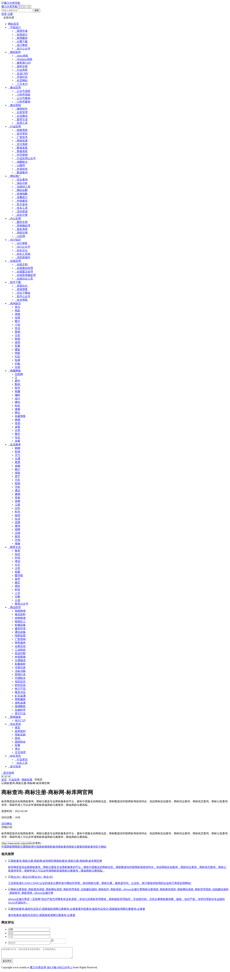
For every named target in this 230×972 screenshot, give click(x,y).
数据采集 (21, 147)
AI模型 (20, 165)
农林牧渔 (20, 617)
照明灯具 (20, 674)
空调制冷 (20, 678)
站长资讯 (14, 755)
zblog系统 (21, 55)
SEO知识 (14, 239)
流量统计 (21, 197)
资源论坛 (21, 285)
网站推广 (14, 176)
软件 (17, 387)
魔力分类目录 (38, 967)
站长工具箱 (22, 253)
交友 (17, 335)
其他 (17, 738)
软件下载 (14, 282)
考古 (17, 748)
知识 (17, 554)
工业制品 (20, 649)
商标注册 (20, 846)
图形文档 (21, 222)
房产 (17, 476)
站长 (17, 405)
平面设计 (14, 27)
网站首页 (13, 23)
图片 (17, 321)
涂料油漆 (20, 702)
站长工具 (21, 763)
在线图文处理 (24, 271)
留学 (17, 579)
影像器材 (20, 663)
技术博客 (21, 299)
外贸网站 (21, 80)
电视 (17, 483)
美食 (17, 497)
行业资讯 (21, 759)
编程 (17, 394)
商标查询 (63, 846)
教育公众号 (21, 603)
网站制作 (14, 52)
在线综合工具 (24, 278)
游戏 (17, 314)
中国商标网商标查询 (46, 846)
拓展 (17, 360)
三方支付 (21, 84)
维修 (17, 543)
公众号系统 (22, 91)
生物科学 (20, 709)
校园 (17, 571)
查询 (17, 525)
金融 (17, 465)
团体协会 (20, 741)
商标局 (30, 846)
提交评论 (7, 961)
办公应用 (14, 218)
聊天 (17, 433)
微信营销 (14, 105)
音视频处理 (22, 225)
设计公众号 (22, 48)
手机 (17, 486)
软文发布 (21, 204)
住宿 (17, 367)
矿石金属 (20, 695)
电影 (17, 310)
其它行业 (20, 713)
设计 (17, 398)
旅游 (17, 515)
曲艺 (17, 582)
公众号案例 (22, 98)
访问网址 (6, 823)
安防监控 (20, 681)
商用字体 (21, 30)
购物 (17, 448)
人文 (17, 593)
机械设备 (20, 625)
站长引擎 (21, 215)
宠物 (17, 501)
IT (16, 377)
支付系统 (21, 144)
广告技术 (21, 137)
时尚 (17, 511)
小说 (17, 324)
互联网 (19, 374)
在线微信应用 (24, 268)
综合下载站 (22, 292)
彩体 (17, 451)
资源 (17, 423)
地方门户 (20, 720)
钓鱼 (17, 363)
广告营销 (20, 639)
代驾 (17, 540)
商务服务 (20, 642)
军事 (17, 345)
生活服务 (14, 444)
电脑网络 (14, 370)
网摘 (17, 419)
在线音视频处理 (25, 275)
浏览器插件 (22, 257)
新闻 (17, 338)
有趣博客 (20, 416)
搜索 (17, 409)
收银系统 (21, 130)
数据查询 (21, 172)
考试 (17, 561)
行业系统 (21, 69)
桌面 (17, 426)
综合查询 (21, 179)
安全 (17, 437)
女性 (17, 508)
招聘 (17, 529)
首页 (4, 779)
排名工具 (21, 207)
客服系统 (21, 151)
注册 (10, 14)
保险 (17, 472)
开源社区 (21, 76)
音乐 (17, 307)
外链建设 (21, 200)
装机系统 (21, 229)
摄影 (17, 349)
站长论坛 (21, 250)
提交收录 (14, 766)
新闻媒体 (14, 717)
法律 (17, 532)
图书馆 (19, 575)
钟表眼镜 (20, 656)
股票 (17, 462)
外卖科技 (21, 169)
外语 (17, 557)
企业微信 (21, 115)
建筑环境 (20, 628)
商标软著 (21, 140)
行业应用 (14, 126)
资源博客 (21, 289)
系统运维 (21, 232)
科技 (17, 589)
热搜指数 (21, 193)
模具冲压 (20, 692)
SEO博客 (21, 243)
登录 (4, 14)
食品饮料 (20, 614)
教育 (17, 550)
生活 (17, 518)
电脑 (17, 391)
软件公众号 (22, 296)
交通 (17, 458)
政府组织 (20, 731)
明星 (17, 353)
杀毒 (17, 440)
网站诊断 (21, 190)
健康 (17, 494)
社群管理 (21, 112)
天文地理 (20, 752)
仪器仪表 (20, 667)
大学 (17, 568)
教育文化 (14, 547)
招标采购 (20, 734)
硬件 (17, 380)
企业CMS (21, 73)
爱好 (17, 586)
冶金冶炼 (20, 671)
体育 (17, 342)
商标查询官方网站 (95, 846)
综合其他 (14, 724)
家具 (17, 536)
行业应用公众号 (25, 158)
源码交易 (21, 66)
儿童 (17, 504)
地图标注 (21, 161)
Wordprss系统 (23, 59)
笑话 (17, 328)
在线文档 (21, 264)
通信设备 (20, 632)
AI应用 (20, 236)
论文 (17, 564)
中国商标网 (8, 846)
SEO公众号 (22, 246)
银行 (17, 469)
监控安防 (21, 133)
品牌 (17, 522)
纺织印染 (20, 685)
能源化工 (20, 621)
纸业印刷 (20, 653)
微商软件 (21, 108)
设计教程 (21, 45)
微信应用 (14, 87)
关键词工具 (22, 186)
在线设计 (21, 34)
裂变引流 (21, 119)
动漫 (17, 317)
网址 (17, 412)
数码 (17, 384)
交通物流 (20, 660)
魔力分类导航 (9, 6)
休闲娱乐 (14, 303)
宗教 (17, 596)
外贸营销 (21, 154)
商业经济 (14, 607)
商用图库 (21, 38)
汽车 (17, 479)
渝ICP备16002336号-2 (59, 967)
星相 (17, 331)
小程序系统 (22, 94)
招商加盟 (20, 635)
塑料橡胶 (20, 699)
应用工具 (21, 123)
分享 (17, 430)
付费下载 (21, 41)
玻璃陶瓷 (20, 706)
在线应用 (14, 261)
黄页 (17, 727)
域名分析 (21, 183)
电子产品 (20, 688)
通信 (17, 490)
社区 (17, 356)
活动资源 (21, 211)
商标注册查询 (77, 846)
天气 (17, 455)
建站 (17, 402)
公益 (17, 600)
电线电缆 (20, 610)
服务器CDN (23, 62)
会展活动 (20, 646)
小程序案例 (22, 101)
